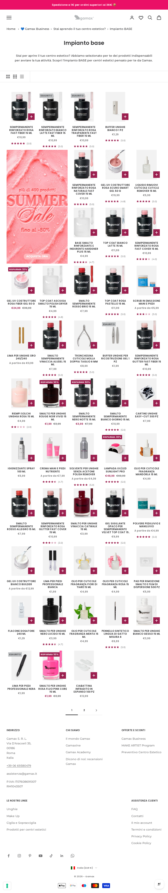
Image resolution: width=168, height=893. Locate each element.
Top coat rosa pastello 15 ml (115, 302)
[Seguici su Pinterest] (30, 856)
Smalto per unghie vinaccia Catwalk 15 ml (84, 526)
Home (11, 29)
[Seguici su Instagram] (19, 856)
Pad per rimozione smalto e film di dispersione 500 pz (147, 584)
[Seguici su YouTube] (41, 856)
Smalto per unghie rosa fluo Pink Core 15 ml (52, 688)
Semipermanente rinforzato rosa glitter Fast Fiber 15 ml (146, 360)
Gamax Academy (78, 752)
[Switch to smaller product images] (15, 76)
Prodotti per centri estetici (26, 829)
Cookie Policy (141, 843)
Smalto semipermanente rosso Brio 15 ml (83, 303)
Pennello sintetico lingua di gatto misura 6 (115, 634)
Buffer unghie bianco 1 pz (115, 129)
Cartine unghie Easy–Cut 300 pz (146, 415)
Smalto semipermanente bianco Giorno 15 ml (115, 416)
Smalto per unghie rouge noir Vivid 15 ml (52, 416)
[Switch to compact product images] (22, 76)
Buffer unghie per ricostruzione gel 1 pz (115, 358)
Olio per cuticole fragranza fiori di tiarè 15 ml (84, 584)
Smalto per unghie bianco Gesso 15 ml (146, 633)
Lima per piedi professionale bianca (52, 584)
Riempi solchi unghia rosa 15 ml (21, 415)
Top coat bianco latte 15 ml (115, 244)
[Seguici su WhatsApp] (72, 856)
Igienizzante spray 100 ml (21, 470)
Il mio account (141, 823)
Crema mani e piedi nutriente (53, 470)
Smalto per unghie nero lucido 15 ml (52, 633)
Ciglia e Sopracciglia (21, 823)
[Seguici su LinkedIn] (62, 856)
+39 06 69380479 (19, 766)
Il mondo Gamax (78, 739)
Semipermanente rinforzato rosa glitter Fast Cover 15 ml (52, 528)
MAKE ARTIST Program (138, 745)
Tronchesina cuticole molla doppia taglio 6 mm (84, 358)
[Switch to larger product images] (8, 76)
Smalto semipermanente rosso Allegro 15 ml (21, 526)
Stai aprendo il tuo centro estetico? (79, 29)
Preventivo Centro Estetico (141, 752)
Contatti (137, 816)
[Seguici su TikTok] (51, 856)
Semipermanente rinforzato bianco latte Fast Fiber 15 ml (52, 132)
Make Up (13, 816)
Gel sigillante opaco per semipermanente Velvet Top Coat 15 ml (115, 528)
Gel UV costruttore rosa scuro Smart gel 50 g (115, 188)
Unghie (12, 809)
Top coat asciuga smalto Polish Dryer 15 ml (52, 303)
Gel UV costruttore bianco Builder (21, 583)
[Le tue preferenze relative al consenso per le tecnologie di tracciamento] (7, 886)
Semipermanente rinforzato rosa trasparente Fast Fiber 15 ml (84, 132)
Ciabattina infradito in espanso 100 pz (84, 688)
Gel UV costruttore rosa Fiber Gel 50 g (21, 302)
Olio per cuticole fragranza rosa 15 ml (115, 584)
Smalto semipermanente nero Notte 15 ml (84, 416)
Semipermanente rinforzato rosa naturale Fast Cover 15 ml (84, 189)
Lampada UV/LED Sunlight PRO (115, 470)
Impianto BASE (121, 29)
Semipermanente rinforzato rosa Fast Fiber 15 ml (21, 130)
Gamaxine (73, 745)
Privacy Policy (141, 836)
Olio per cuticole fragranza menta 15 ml (83, 634)
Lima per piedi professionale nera (21, 687)
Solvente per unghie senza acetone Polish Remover (84, 471)
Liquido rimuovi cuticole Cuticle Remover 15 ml (146, 188)
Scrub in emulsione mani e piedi (146, 302)
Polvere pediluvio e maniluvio (146, 525)
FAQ (134, 809)
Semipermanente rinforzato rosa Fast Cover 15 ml (146, 246)
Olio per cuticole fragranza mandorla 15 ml (146, 471)
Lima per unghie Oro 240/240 (21, 357)
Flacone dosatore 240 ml (21, 633)
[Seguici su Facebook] (9, 856)
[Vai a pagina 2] (96, 710)
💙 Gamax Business (35, 29)
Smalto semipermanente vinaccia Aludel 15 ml (53, 360)
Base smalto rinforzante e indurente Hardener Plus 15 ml (84, 247)
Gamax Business (133, 739)
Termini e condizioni (146, 829)
